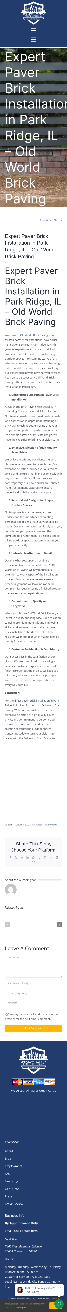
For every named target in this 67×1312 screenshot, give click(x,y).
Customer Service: (17, 1277)
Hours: (9, 1259)
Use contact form (26, 1231)
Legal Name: (13, 1281)
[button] (7, 924)
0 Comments (51, 824)
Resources (37, 824)
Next (57, 220)
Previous (45, 220)
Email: (9, 1231)
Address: (11, 1238)
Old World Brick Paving (34, 335)
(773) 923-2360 (40, 1277)
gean (10, 824)
